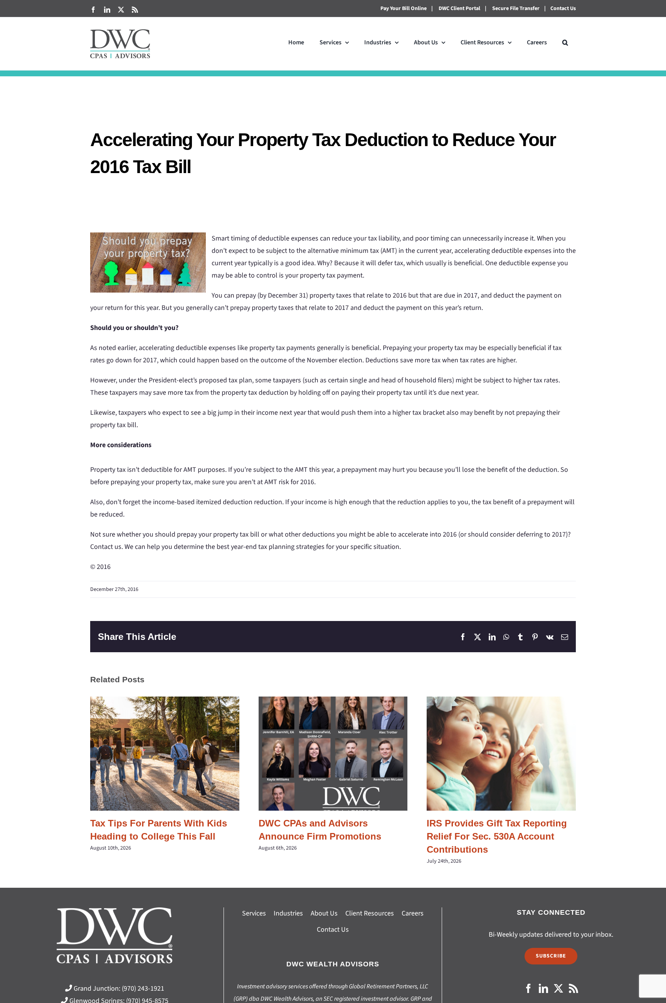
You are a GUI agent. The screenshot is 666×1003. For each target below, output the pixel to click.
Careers (413, 913)
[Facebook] (528, 988)
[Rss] (573, 988)
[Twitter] (558, 988)
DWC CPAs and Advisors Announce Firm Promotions (333, 754)
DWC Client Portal (459, 8)
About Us (324, 913)
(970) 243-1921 (143, 988)
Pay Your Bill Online (403, 8)
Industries (288, 913)
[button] (565, 42)
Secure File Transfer (516, 8)
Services (254, 913)
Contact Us (563, 8)
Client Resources (369, 913)
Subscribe (551, 956)
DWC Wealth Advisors (332, 964)
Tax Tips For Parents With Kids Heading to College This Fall (165, 754)
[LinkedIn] (543, 988)
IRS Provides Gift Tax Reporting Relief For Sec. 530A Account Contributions (501, 754)
